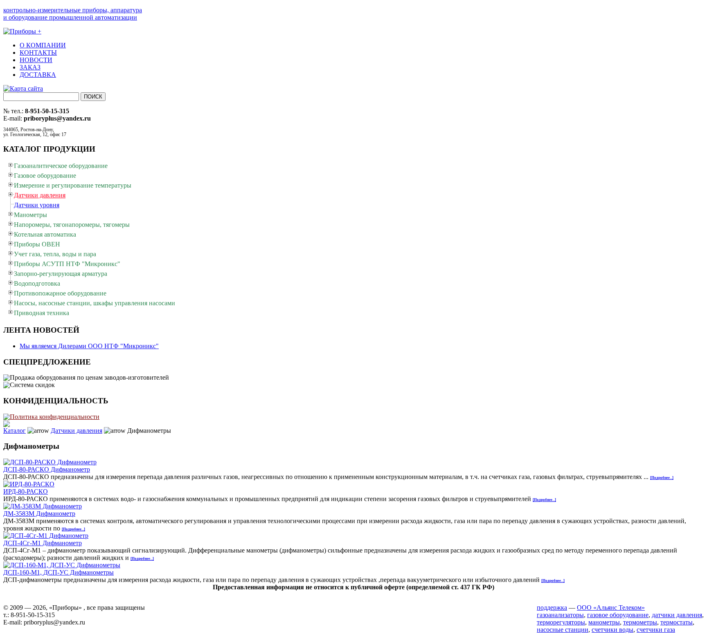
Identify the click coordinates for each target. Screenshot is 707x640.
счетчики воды (612, 629)
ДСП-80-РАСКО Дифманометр (46, 469)
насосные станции (562, 629)
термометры (640, 622)
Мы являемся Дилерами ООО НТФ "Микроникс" (89, 345)
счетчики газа (656, 629)
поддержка (552, 607)
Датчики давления (76, 430)
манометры (604, 622)
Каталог (14, 430)
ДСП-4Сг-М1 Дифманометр (42, 542)
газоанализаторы (560, 614)
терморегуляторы (561, 622)
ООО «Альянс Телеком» (611, 607)
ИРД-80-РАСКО (25, 491)
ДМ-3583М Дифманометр (39, 513)
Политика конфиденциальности (54, 416)
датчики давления (677, 614)
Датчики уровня (36, 204)
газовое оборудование (617, 614)
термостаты (676, 622)
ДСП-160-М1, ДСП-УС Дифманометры (58, 572)
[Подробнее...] (661, 478)
